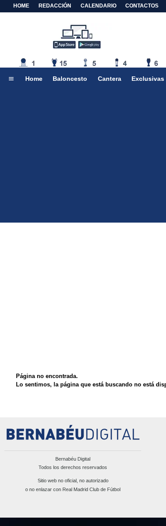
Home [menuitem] (33, 78)
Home (21, 5)
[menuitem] (11, 79)
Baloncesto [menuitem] (70, 78)
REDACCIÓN (55, 5)
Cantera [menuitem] (109, 78)
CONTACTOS (141, 5)
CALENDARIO (98, 5)
